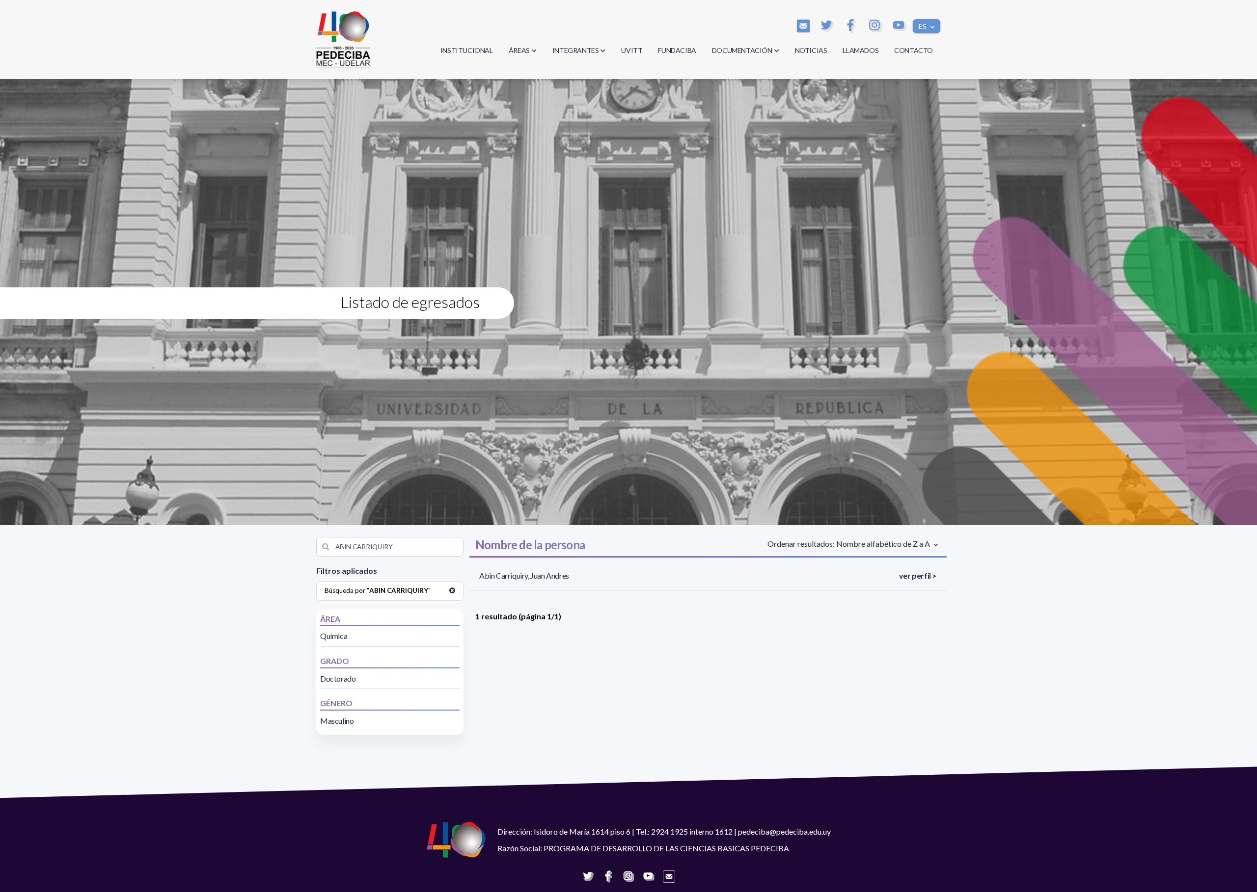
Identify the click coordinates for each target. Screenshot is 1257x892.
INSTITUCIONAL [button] (466, 50)
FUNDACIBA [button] (677, 50)
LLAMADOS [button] (860, 50)
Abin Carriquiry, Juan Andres (524, 575)
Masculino (337, 720)
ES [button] (923, 26)
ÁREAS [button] (519, 50)
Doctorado (337, 678)
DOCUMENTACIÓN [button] (742, 50)
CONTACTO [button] (913, 50)
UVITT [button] (631, 50)
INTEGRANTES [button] (575, 50)
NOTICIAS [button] (811, 50)
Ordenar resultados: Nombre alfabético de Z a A (849, 543)
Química (333, 635)
